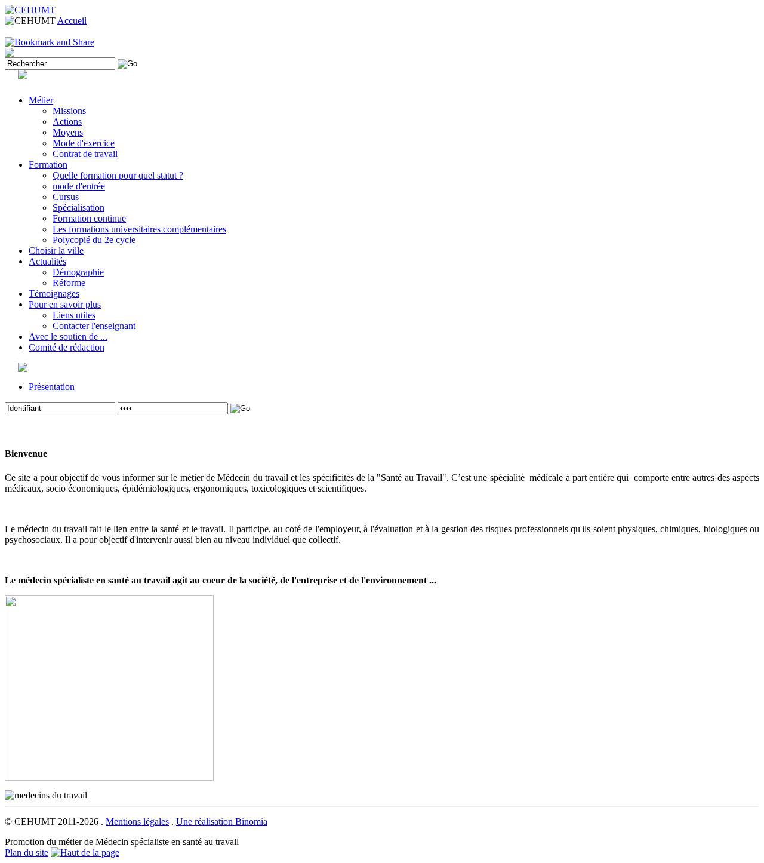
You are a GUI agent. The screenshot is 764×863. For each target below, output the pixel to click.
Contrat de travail (85, 154)
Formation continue (89, 218)
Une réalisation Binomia (221, 821)
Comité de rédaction (66, 347)
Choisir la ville (56, 250)
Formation (48, 164)
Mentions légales (137, 821)
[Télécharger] (9, 54)
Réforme (69, 283)
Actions (67, 121)
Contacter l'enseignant (94, 326)
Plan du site (26, 852)
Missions (69, 111)
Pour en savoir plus (65, 304)
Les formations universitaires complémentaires (139, 229)
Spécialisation (78, 207)
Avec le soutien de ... (68, 336)
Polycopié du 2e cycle (94, 240)
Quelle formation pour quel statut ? (118, 175)
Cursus (66, 197)
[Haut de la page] (85, 852)
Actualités (47, 261)
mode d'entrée (79, 186)
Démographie (78, 272)
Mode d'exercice (84, 143)
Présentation (52, 387)
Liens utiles (74, 315)
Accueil (72, 21)
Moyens (68, 132)
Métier (41, 100)
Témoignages (54, 293)
